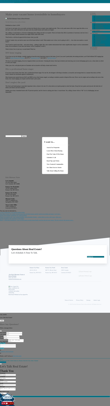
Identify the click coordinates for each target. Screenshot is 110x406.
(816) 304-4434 (12, 277)
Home (93, 13)
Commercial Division (101, 38)
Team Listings (99, 16)
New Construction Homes (103, 18)
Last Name (3, 334)
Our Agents (99, 35)
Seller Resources (100, 28)
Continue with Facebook (6, 351)
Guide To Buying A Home (103, 21)
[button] (7, 403)
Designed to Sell (35, 58)
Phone (1, 338)
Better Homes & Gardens (17, 58)
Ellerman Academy (101, 39)
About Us (98, 41)
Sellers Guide (99, 25)
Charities (98, 42)
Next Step (2, 343)
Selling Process (100, 27)
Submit (2, 348)
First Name (3, 332)
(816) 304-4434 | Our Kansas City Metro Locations (14, 0)
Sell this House (52, 58)
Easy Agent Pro (24, 294)
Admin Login (96, 300)
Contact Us (90, 256)
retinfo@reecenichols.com (7, 2)
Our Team (95, 33)
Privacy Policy (79, 300)
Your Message (4, 341)
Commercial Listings (101, 19)
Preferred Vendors (100, 45)
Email (1, 336)
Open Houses (99, 31)
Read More (3, 362)
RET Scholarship (100, 44)
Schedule (94, 49)
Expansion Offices (101, 36)
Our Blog (94, 47)
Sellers (94, 22)
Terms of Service (69, 300)
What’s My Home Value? (102, 24)
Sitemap (88, 300)
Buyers (94, 14)
